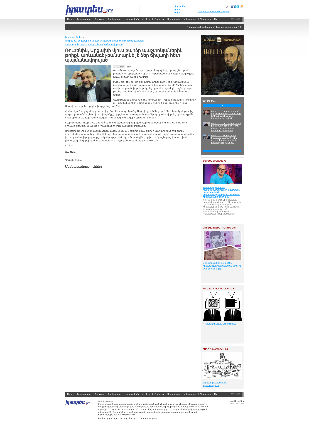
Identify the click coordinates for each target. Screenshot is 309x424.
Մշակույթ (159, 19)
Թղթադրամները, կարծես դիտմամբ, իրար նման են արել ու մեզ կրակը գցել (222, 266)
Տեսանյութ (205, 19)
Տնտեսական (114, 19)
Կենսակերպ (189, 19)
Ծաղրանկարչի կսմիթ (215, 349)
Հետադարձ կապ (148, 418)
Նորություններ (73, 37)
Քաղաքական (84, 19)
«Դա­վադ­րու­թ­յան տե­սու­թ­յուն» (220, 324)
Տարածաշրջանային (215, 161)
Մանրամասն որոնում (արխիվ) (214, 12)
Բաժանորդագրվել (107, 418)
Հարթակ (99, 19)
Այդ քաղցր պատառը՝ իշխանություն (214, 384)
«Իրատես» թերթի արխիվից (219, 288)
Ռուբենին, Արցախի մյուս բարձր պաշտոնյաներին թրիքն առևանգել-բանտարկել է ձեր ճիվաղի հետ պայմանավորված (104, 43)
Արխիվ (177, 9)
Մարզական (173, 19)
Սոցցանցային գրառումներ (219, 228)
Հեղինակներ (180, 6)
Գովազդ (178, 12)
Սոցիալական (132, 19)
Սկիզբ (89, 10)
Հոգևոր (146, 19)
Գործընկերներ (128, 418)
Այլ (215, 19)
